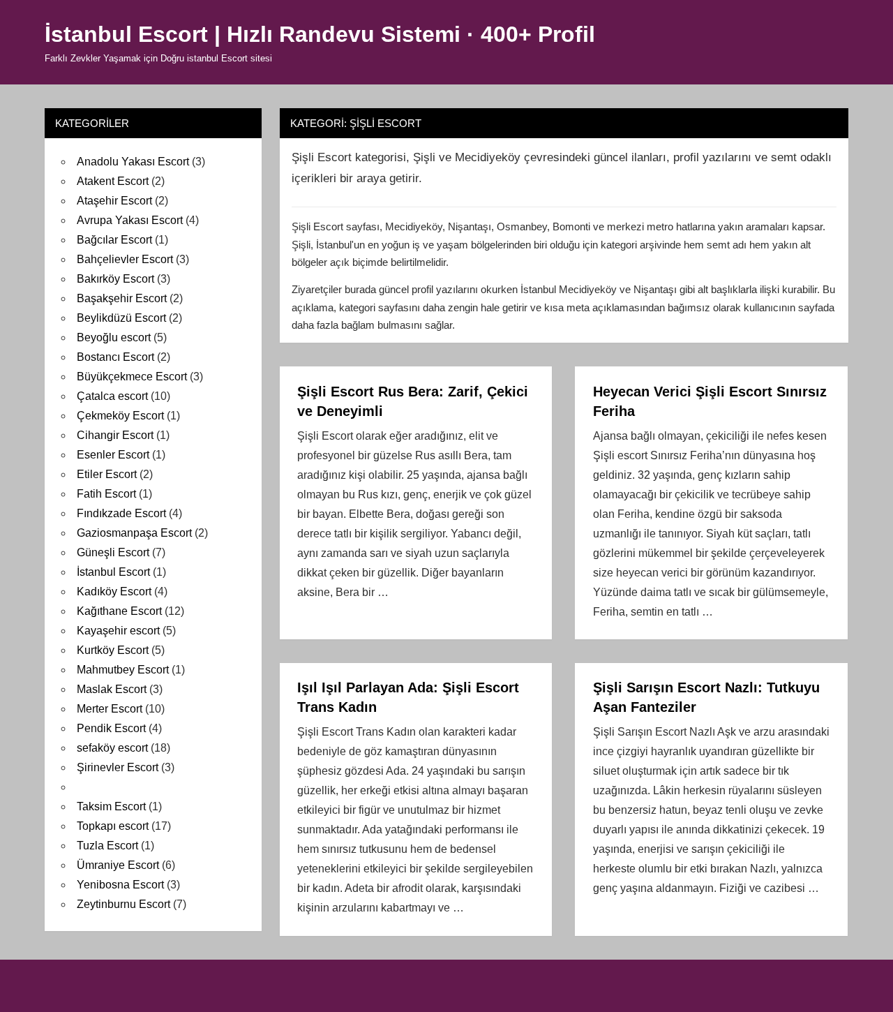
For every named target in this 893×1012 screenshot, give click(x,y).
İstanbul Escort (113, 572)
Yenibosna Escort (120, 885)
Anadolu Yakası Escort (133, 162)
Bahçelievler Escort (125, 259)
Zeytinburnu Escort (123, 904)
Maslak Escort (112, 689)
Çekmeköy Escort (120, 416)
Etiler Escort (107, 474)
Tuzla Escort (107, 845)
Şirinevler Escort (117, 767)
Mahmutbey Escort (123, 670)
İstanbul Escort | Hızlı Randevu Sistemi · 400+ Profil (320, 34)
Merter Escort (109, 709)
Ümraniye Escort (118, 865)
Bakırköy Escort (115, 279)
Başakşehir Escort (122, 298)
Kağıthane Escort (119, 611)
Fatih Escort (106, 494)
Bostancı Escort (115, 357)
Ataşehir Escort (114, 201)
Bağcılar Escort (114, 240)
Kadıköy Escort (114, 591)
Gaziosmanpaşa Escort (134, 533)
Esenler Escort (113, 455)
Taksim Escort (111, 806)
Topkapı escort (113, 826)
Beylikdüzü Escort (121, 318)
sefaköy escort (112, 748)
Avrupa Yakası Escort (130, 220)
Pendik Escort (111, 728)
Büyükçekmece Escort (132, 376)
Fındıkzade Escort (121, 513)
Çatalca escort (112, 396)
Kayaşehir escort (118, 631)
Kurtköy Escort (113, 650)
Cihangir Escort (115, 435)
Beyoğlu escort (114, 337)
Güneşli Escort (113, 552)
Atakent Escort (113, 181)
